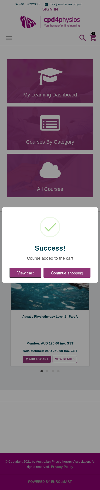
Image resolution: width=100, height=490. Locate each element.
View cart (25, 273)
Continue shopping (67, 273)
